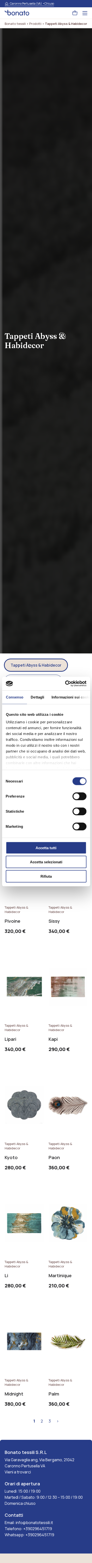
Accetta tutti (46, 848)
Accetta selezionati (46, 862)
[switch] (79, 796)
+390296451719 (37, 1528)
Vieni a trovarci (18, 1472)
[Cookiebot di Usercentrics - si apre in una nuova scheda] (65, 683)
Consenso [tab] (14, 697)
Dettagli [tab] (37, 697)
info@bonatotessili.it (34, 1522)
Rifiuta (46, 876)
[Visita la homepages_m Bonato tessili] (17, 13)
